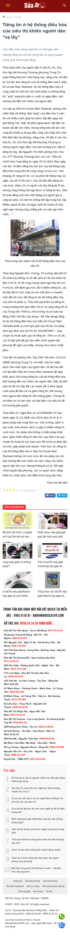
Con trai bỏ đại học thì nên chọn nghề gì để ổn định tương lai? (38, 810)
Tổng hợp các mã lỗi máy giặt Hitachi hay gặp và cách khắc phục (52, 595)
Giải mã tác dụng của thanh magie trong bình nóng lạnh (38, 831)
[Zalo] (61, 925)
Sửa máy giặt (24, 891)
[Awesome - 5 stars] (17, 490)
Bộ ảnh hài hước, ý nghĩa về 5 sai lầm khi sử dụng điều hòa (17, 536)
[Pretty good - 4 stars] (14, 490)
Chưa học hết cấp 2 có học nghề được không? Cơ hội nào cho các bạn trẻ (37, 800)
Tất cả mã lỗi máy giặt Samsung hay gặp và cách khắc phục (50, 566)
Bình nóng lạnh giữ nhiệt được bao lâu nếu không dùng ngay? (37, 821)
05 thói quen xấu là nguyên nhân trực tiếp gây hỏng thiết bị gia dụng (38, 779)
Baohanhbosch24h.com (48, 615)
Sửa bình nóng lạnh (15, 886)
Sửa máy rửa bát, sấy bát (53, 886)
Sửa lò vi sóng (33, 886)
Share (51, 495)
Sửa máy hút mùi (32, 881)
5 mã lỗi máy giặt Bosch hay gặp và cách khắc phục (16, 595)
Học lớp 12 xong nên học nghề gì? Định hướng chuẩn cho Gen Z (36, 790)
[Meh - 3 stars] (10, 490)
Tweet (63, 495)
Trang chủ (17, 881)
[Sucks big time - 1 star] (4, 490)
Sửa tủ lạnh (38, 891)
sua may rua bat (13, 919)
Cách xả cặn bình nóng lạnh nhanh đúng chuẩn (36, 849)
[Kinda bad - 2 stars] (7, 490)
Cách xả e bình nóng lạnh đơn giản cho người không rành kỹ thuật (35, 860)
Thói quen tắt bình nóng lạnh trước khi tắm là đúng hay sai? (38, 841)
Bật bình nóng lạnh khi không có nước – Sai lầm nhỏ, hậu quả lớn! (36, 870)
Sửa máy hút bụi (50, 881)
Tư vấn (49, 891)
